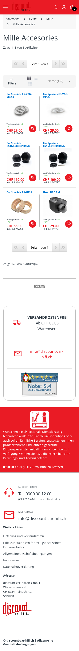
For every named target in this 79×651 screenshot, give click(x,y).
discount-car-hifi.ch (20, 640)
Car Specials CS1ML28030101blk (18, 144)
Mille (49, 19)
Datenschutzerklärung (18, 567)
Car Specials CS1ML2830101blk (54, 144)
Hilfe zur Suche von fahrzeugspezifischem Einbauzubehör (32, 545)
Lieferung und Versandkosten (23, 536)
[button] (56, 7)
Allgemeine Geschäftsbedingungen (27, 554)
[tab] (29, 78)
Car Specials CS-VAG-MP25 (55, 95)
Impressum (11, 560)
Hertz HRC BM (51, 192)
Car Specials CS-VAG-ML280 (19, 95)
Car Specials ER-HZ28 (19, 192)
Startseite (13, 19)
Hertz (32, 19)
